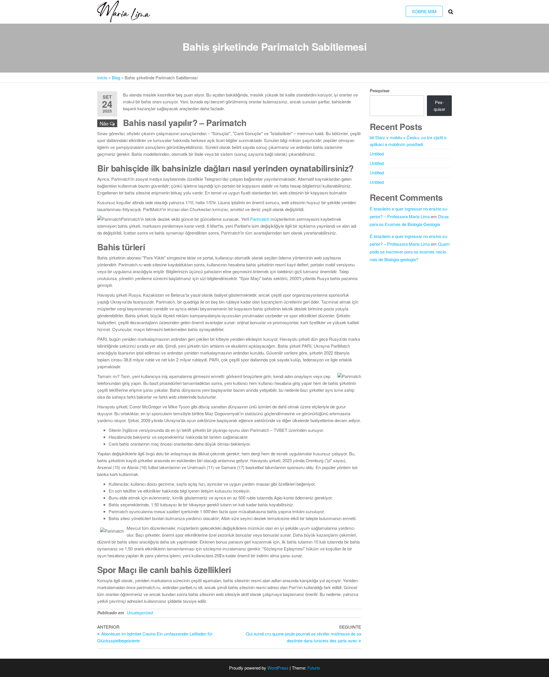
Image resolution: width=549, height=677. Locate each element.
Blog (116, 77)
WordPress (278, 668)
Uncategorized (140, 612)
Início (102, 77)
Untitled (377, 154)
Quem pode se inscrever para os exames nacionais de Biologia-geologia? (410, 251)
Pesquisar (380, 90)
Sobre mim (424, 11)
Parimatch (259, 219)
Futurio (313, 668)
